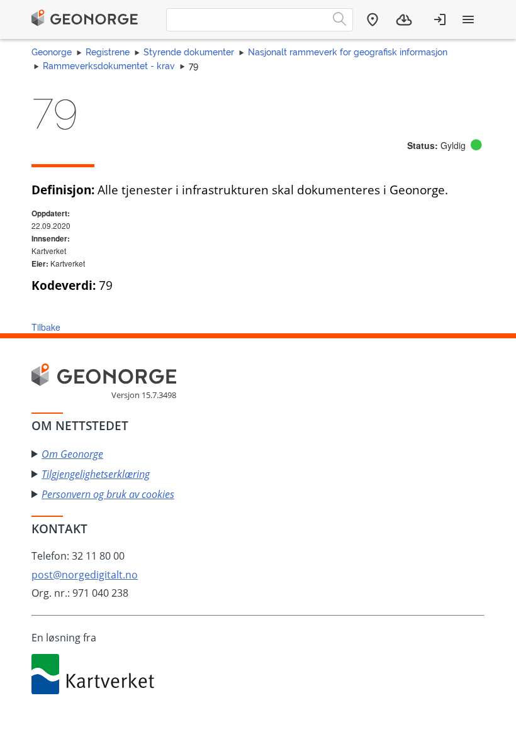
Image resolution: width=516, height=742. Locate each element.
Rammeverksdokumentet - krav (109, 66)
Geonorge (51, 52)
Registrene (108, 52)
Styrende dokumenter (188, 52)
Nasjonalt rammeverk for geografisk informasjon (347, 52)
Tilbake (45, 327)
